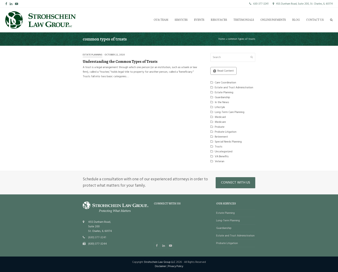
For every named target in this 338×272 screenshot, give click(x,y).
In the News (222, 102)
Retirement (221, 137)
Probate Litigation (225, 132)
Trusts (218, 146)
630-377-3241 (260, 4)
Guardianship (222, 97)
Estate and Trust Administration (234, 87)
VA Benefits (222, 156)
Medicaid (220, 117)
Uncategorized (223, 151)
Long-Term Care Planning (229, 112)
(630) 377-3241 (97, 237)
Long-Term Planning (228, 220)
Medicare (220, 122)
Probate (219, 127)
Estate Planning (92, 55)
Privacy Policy (175, 266)
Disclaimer (160, 266)
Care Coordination (225, 82)
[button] (331, 20)
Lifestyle (220, 107)
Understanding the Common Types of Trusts (120, 61)
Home (221, 39)
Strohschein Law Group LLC (159, 262)
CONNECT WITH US (235, 182)
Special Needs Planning (228, 142)
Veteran (219, 161)
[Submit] (252, 57)
